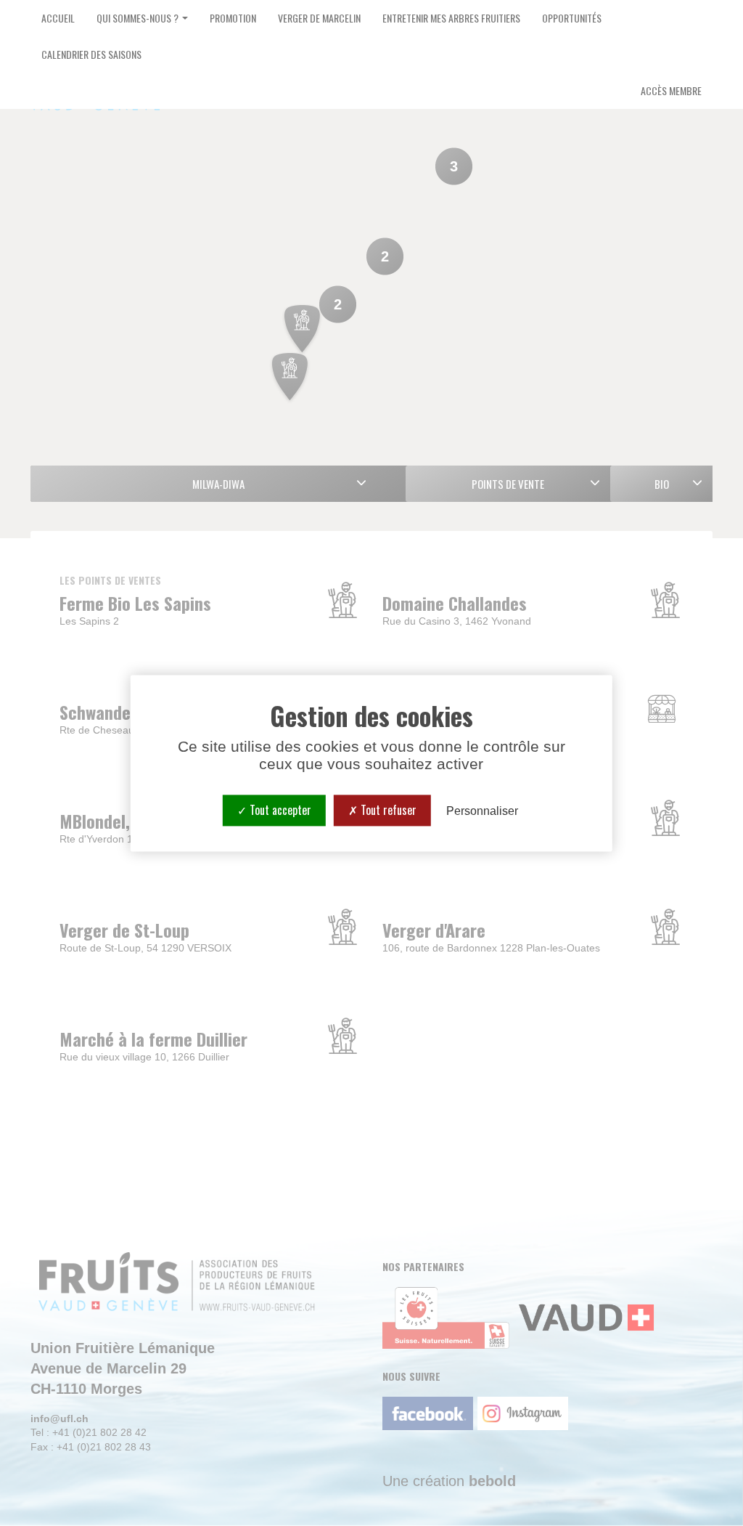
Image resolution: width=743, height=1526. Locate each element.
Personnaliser (482, 811)
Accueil (58, 17)
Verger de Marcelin (319, 17)
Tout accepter (279, 810)
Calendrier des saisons (91, 54)
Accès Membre (671, 90)
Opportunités (572, 17)
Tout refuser (387, 810)
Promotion (233, 17)
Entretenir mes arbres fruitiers (451, 17)
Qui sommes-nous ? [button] (139, 17)
